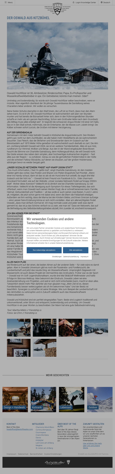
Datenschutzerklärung (71, 257)
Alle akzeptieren (75, 250)
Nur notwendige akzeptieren (44, 250)
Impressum (84, 257)
